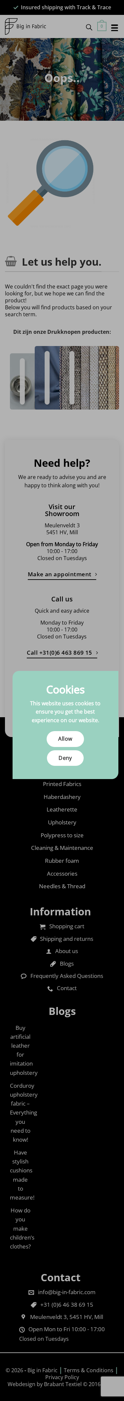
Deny (65, 758)
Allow (65, 738)
